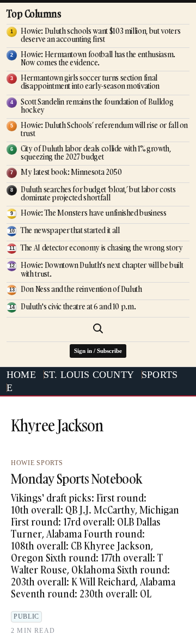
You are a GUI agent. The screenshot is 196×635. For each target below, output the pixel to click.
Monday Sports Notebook (76, 478)
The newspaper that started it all (70, 230)
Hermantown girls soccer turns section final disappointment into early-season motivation (90, 82)
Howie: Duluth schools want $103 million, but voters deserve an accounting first (100, 35)
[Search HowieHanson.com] (98, 328)
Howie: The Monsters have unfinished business (94, 213)
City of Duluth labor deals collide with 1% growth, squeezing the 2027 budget (96, 152)
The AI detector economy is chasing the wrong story (102, 247)
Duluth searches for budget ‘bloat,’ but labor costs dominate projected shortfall (98, 193)
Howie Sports (37, 463)
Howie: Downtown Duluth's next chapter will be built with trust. (102, 269)
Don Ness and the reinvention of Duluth (81, 289)
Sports (159, 374)
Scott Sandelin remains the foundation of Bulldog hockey (97, 105)
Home (21, 374)
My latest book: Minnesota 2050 (71, 172)
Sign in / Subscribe (98, 350)
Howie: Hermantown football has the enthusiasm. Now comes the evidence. (98, 58)
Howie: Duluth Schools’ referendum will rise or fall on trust (104, 129)
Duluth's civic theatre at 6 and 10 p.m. (78, 306)
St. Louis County (89, 374)
